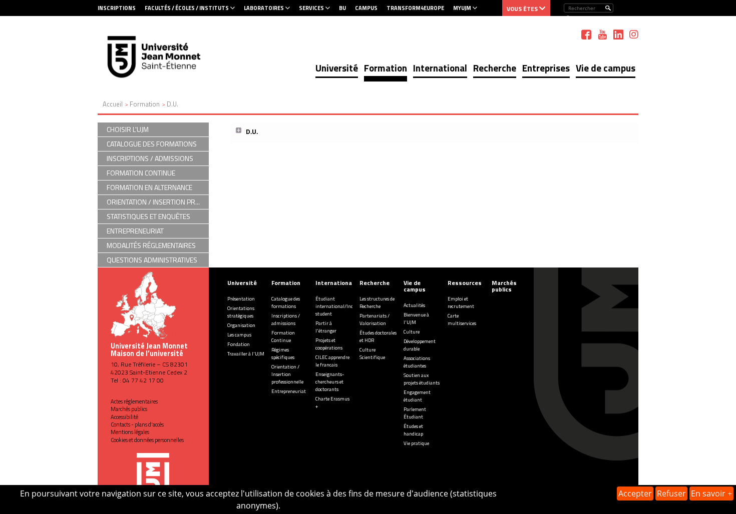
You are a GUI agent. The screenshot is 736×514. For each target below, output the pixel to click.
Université (336, 67)
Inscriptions (117, 8)
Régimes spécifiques (282, 353)
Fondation (238, 344)
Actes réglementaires (134, 402)
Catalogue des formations (285, 302)
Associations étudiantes (417, 362)
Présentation (241, 298)
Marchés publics (129, 409)
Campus (366, 8)
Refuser (671, 493)
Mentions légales (130, 432)
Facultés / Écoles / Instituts (187, 8)
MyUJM (462, 8)
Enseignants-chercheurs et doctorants (329, 381)
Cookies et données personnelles (147, 440)
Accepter (635, 493)
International (440, 67)
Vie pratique (416, 443)
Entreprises (546, 67)
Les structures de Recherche (377, 302)
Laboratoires (264, 8)
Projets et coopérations (328, 344)
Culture (412, 332)
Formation (385, 67)
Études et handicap (413, 430)
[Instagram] (633, 34)
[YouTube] (602, 34)
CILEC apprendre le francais (332, 361)
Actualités (414, 305)
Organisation (241, 325)
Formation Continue (283, 336)
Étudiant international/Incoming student (341, 306)
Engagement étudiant (417, 396)
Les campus (239, 334)
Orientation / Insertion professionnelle (287, 374)
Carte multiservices (462, 319)
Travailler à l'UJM (245, 354)
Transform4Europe (415, 8)
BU (342, 8)
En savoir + (711, 493)
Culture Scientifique (372, 353)
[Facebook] (586, 34)
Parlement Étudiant (415, 413)
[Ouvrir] (239, 130)
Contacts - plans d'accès (137, 424)
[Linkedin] (618, 34)
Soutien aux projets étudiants (422, 379)
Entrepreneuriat (288, 391)
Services (311, 8)
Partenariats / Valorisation (374, 319)
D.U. (252, 132)
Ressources (465, 283)
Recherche (494, 67)
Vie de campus (605, 67)
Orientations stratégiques (240, 312)
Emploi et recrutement (461, 302)
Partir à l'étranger (325, 327)
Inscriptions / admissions (285, 319)
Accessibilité (124, 417)
